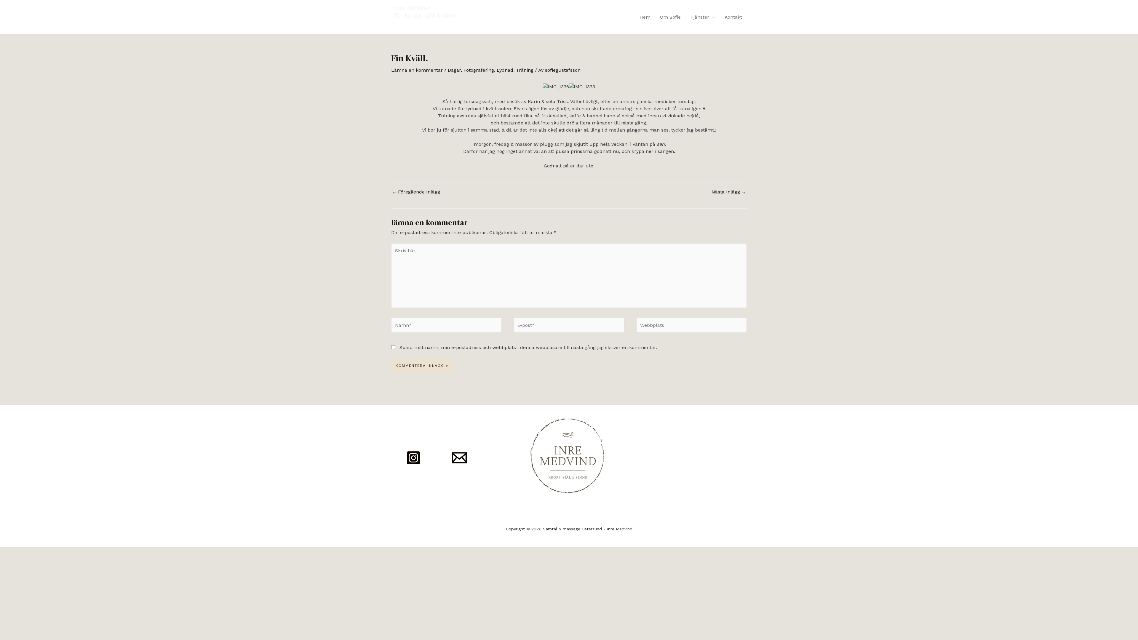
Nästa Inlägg (729, 192)
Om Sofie (670, 17)
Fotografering (478, 70)
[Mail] (459, 458)
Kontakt (733, 17)
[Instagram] (413, 458)
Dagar (454, 70)
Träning (524, 70)
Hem (645, 17)
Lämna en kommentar (417, 70)
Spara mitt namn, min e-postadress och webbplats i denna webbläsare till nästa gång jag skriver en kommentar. (528, 347)
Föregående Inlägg (416, 192)
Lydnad (505, 70)
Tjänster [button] (699, 17)
